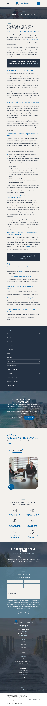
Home (23, 641)
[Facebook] (21, 690)
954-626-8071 (23, 627)
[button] (29, 418)
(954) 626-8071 (10, 249)
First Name (10, 580)
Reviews (23, 650)
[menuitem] (22, 334)
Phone (9, 585)
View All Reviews (17, 451)
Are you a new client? (11, 589)
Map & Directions (23, 665)
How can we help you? (12, 593)
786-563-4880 (23, 631)
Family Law (23, 647)
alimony (20, 271)
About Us (23, 644)
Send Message (23, 612)
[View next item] (9, 450)
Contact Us (17, 417)
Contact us (28, 246)
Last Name (26, 580)
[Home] (23, 3)
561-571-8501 (23, 635)
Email (25, 585)
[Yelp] (26, 690)
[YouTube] (23, 690)
